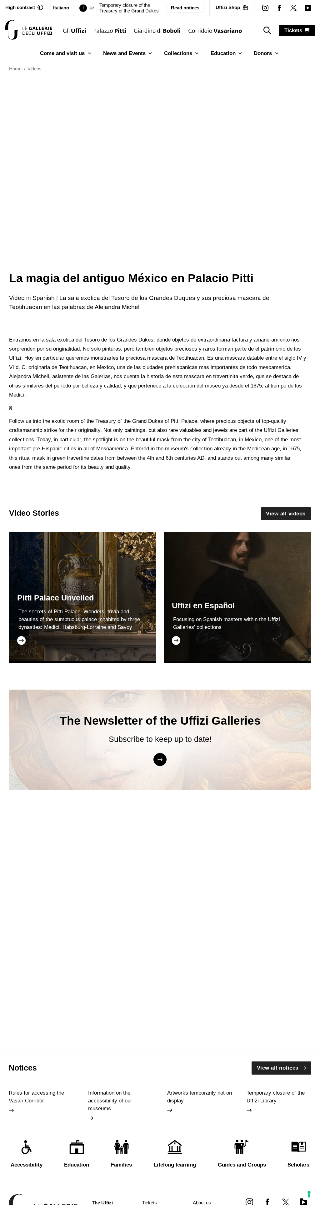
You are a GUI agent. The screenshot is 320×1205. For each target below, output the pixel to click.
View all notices (277, 1068)
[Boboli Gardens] (157, 30)
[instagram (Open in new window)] (265, 8)
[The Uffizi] (74, 30)
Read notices (185, 7)
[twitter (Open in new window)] (294, 8)
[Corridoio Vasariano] (215, 30)
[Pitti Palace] (110, 30)
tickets (293, 30)
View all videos (286, 514)
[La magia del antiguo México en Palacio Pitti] (28, 30)
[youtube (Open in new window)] (308, 8)
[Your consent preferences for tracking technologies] (309, 1194)
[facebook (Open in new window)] (279, 8)
